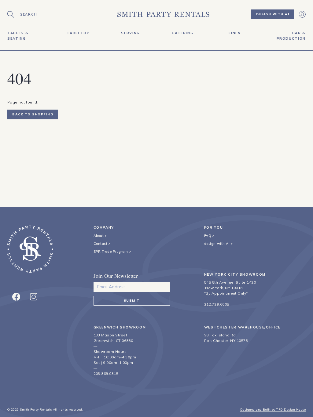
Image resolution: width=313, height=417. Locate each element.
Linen (235, 33)
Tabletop (78, 33)
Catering (182, 33)
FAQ (208, 236)
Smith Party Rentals (36, 410)
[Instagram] (33, 296)
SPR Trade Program (111, 251)
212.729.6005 (216, 304)
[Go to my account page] (302, 14)
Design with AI (272, 14)
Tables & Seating (17, 36)
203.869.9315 (106, 373)
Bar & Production (291, 36)
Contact (101, 243)
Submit (132, 301)
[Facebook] (16, 297)
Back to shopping (32, 114)
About (99, 236)
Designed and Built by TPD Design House (273, 410)
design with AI (217, 243)
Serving (130, 33)
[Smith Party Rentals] (163, 14)
